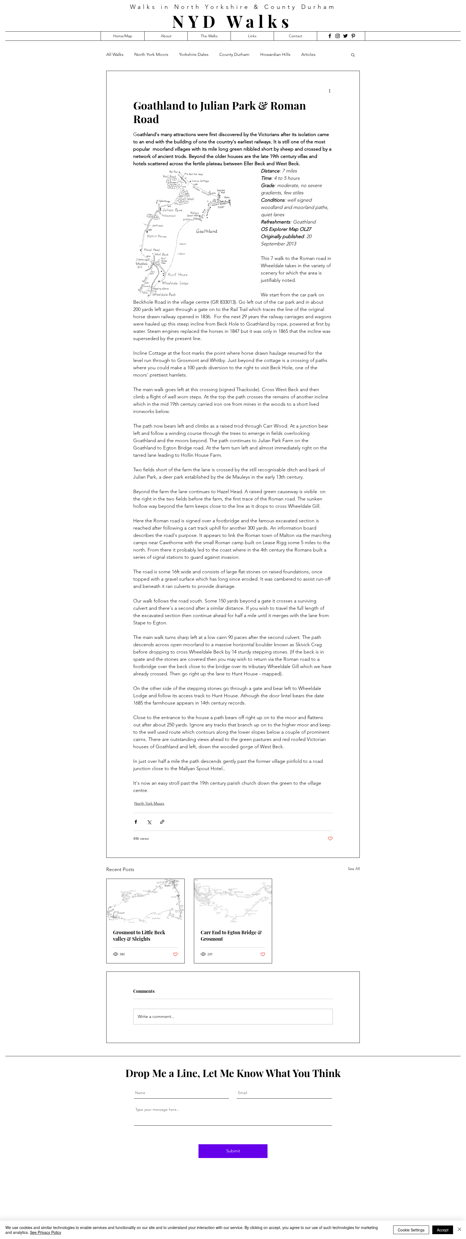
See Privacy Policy (45, 1232)
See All (354, 868)
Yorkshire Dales (193, 54)
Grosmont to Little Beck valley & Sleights (139, 935)
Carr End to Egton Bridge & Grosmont (231, 935)
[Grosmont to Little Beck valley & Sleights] (145, 901)
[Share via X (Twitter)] (149, 821)
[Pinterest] (353, 36)
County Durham (234, 54)
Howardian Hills (275, 54)
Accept (442, 1230)
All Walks (115, 54)
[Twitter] (345, 36)
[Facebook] (330, 36)
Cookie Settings (411, 1230)
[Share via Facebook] (135, 821)
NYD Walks (232, 21)
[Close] (459, 1230)
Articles (308, 54)
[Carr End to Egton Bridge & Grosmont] (233, 901)
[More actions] (329, 90)
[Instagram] (338, 36)
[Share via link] (162, 821)
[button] (352, 54)
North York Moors (151, 54)
